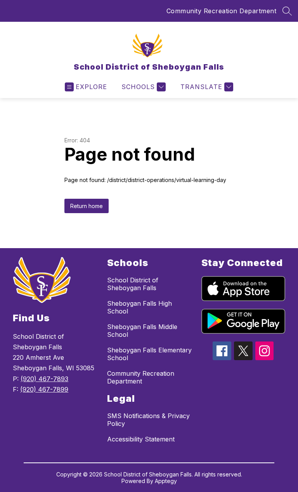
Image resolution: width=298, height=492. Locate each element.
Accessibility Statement (141, 439)
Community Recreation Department (221, 11)
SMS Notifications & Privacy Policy (148, 419)
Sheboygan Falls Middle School (142, 330)
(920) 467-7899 (44, 389)
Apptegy (166, 481)
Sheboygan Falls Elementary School (149, 354)
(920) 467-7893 (44, 379)
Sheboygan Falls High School (139, 307)
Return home (86, 206)
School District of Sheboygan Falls (132, 284)
